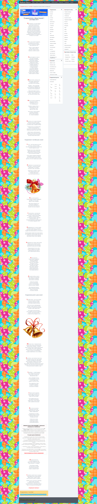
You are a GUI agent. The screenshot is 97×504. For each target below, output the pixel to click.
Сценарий (67, 59)
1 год (51, 84)
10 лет (55, 91)
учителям (44, 494)
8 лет (56, 86)
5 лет (51, 95)
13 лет (59, 85)
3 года (51, 90)
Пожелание (67, 55)
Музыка (72, 59)
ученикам (26, 494)
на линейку (22, 494)
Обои (72, 55)
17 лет (59, 97)
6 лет (51, 97)
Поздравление (67, 57)
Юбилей (41, 2)
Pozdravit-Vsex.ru (25, 2)
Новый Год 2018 (54, 2)
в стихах (31, 494)
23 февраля (67, 2)
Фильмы (73, 61)
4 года (51, 93)
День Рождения (47, 2)
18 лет (59, 101)
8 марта (71, 2)
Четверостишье (67, 61)
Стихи (33, 2)
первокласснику (39, 494)
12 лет (55, 97)
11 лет (55, 94)
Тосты (37, 2)
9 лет (56, 88)
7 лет (56, 84)
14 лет (59, 88)
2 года (51, 87)
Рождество (61, 2)
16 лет (59, 94)
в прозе (34, 494)
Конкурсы (73, 57)
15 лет (59, 91)
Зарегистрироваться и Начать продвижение (34, 453)
